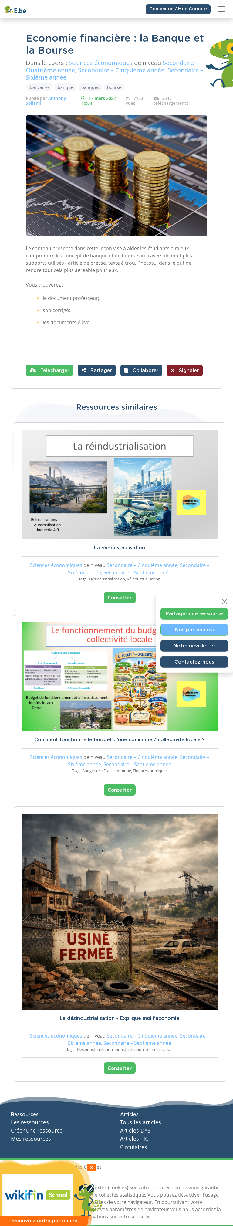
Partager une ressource (194, 613)
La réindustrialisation (119, 547)
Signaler (188, 370)
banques (90, 87)
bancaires (40, 87)
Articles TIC (134, 1138)
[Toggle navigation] (221, 9)
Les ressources (30, 1122)
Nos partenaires (194, 629)
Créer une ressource (36, 1130)
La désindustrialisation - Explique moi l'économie (119, 1018)
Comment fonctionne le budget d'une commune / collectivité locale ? (119, 739)
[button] (141, 370)
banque (65, 87)
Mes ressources (31, 1138)
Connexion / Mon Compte (178, 9)
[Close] (224, 601)
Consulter (120, 597)
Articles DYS (135, 1130)
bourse (114, 87)
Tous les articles (140, 1122)
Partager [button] (100, 370)
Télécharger (54, 370)
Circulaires (133, 1147)
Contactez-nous (194, 661)
